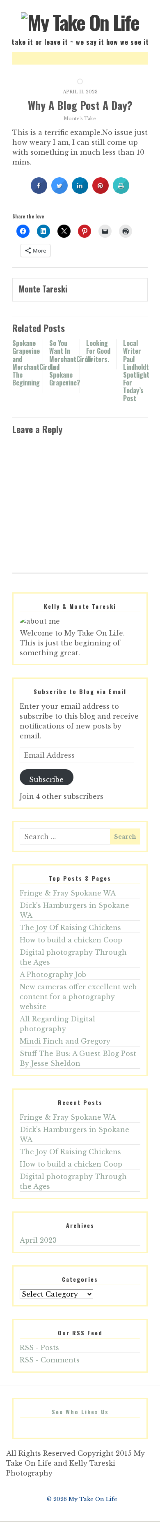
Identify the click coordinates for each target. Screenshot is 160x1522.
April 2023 (38, 1240)
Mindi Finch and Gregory (65, 1041)
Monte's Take (80, 118)
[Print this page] (121, 191)
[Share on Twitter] (59, 191)
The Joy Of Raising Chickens (70, 927)
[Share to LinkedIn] (80, 191)
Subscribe (46, 779)
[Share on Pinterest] (100, 191)
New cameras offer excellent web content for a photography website (78, 997)
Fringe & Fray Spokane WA (68, 893)
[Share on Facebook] (39, 191)
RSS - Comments (50, 1360)
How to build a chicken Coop (71, 940)
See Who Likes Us (80, 1411)
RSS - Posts (39, 1347)
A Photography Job (53, 974)
